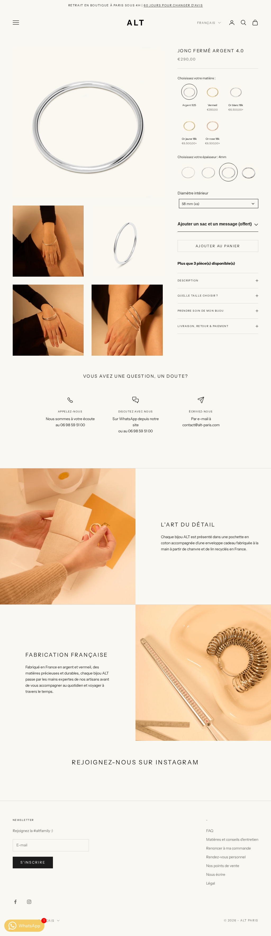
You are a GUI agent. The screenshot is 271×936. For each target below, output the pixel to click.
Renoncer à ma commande (228, 848)
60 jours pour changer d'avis (173, 5)
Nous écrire (215, 874)
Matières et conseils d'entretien (232, 839)
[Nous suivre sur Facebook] (15, 901)
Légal (210, 883)
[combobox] (218, 203)
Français (206, 23)
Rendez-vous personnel (226, 857)
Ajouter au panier (218, 246)
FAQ (209, 830)
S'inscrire (32, 862)
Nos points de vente (222, 865)
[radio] (189, 99)
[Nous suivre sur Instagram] (29, 901)
